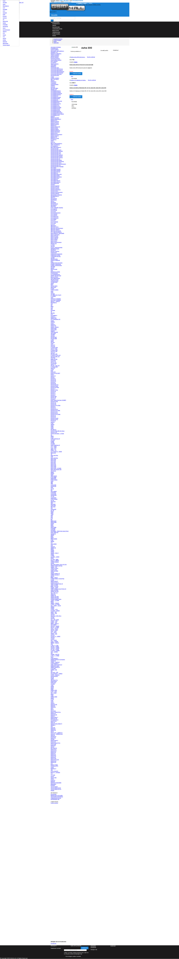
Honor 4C (53, 362)
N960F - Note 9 (55, 603)
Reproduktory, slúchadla (57, 233)
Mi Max (52, 739)
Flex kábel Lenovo (55, 182)
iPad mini (53, 372)
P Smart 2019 (54, 347)
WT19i (52, 677)
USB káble (53, 65)
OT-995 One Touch (56, 295)
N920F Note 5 (54, 581)
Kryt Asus (53, 223)
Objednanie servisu (56, 798)
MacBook (53, 250)
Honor (4, 38)
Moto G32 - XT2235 (56, 468)
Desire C (53, 317)
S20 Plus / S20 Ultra (56, 616)
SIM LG (52, 201)
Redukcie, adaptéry (56, 53)
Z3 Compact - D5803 (56, 673)
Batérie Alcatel (55, 118)
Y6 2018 (53, 335)
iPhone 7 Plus (54, 390)
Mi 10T (52, 731)
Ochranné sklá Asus (56, 74)
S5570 (52, 576)
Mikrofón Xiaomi (55, 229)
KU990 (52, 441)
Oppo (4, 35)
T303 (52, 685)
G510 (52, 344)
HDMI (52, 141)
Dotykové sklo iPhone (56, 156)
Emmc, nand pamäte (56, 247)
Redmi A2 (53, 754)
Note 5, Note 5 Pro (56, 712)
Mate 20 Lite (54, 359)
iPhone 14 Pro (54, 419)
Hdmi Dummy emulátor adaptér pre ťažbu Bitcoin (59, 864)
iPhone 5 (53, 378)
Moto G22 (53, 459)
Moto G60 (53, 467)
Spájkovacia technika (56, 263)
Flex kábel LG (54, 173)
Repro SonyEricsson (56, 242)
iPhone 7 (53, 389)
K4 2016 (53, 444)
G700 (52, 369)
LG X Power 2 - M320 (56, 451)
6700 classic (54, 480)
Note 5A (53, 727)
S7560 (52, 555)
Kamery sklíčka (55, 251)
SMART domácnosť (56, 276)
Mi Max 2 (53, 725)
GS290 (52, 442)
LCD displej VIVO (55, 115)
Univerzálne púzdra (56, 60)
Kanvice (53, 87)
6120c (52, 526)
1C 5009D (53, 296)
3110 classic (54, 491)
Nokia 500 (53, 478)
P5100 (52, 554)
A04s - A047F (54, 629)
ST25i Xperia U (54, 663)
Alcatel (5, 2)
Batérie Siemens (55, 132)
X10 (51, 671)
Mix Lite (53, 313)
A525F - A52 (54, 621)
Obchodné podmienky (57, 797)
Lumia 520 (53, 486)
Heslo (52, 283)
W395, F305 (54, 690)
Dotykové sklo (54, 148)
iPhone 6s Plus (54, 385)
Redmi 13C (53, 762)
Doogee (5, 9)
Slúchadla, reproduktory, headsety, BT (57, 51)
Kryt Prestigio (54, 222)
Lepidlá (53, 258)
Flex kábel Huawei (55, 170)
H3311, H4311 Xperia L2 (56, 665)
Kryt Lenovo (54, 215)
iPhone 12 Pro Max (55, 405)
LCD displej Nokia (55, 98)
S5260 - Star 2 (54, 553)
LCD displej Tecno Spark (57, 114)
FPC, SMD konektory (56, 232)
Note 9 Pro (53, 749)
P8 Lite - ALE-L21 (55, 365)
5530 (52, 512)
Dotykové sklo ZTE (56, 165)
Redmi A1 (53, 753)
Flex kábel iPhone (55, 172)
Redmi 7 (53, 716)
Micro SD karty (55, 79)
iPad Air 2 (53, 376)
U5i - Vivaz (53, 693)
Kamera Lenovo (55, 188)
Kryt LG (53, 224)
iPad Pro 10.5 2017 (55, 373)
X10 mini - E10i (54, 672)
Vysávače (53, 83)
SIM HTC (53, 197)
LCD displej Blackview (56, 113)
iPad (4, 14)
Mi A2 (52, 709)
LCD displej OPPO (55, 106)
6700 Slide (53, 477)
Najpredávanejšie (56, 805)
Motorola (5, 21)
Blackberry (6, 6)
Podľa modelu (56, 34)
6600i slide (53, 522)
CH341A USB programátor (58, 813)
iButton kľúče (54, 277)
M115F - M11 (54, 612)
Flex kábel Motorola (56, 174)
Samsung (5, 26)
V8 (51, 454)
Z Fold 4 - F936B (55, 650)
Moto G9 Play (54, 458)
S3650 (52, 552)
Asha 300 (53, 505)
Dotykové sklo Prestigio (57, 166)
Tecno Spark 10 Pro (56, 789)
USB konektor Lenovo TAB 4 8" (59, 841)
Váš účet (93, 946)
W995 (52, 679)
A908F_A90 (54, 634)
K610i (52, 689)
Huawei (5, 13)
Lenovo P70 (54, 432)
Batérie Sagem (55, 129)
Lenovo (5, 18)
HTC (4, 11)
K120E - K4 (53, 450)
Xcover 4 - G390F (55, 636)
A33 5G (53, 638)
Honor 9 (53, 353)
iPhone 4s (53, 397)
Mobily (54, 35)
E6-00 (52, 510)
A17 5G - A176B (55, 649)
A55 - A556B (54, 652)
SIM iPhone (54, 200)
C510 (52, 700)
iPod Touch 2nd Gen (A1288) (58, 400)
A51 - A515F (54, 640)
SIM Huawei (54, 199)
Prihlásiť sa (58, 2)
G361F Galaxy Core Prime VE (58, 589)
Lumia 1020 (53, 495)
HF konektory (54, 146)
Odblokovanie (56, 32)
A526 (52, 428)
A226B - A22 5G (55, 654)
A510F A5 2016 (54, 590)
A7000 (52, 639)
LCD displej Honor (55, 109)
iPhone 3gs (54, 396)
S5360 (52, 550)
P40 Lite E (53, 360)
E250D (52, 608)
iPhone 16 (53, 417)
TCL (4, 36)
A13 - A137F (54, 632)
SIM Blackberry (55, 196)
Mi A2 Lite (53, 711)
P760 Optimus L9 (55, 439)
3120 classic (54, 476)
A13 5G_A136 (54, 630)
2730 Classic (54, 499)
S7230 (52, 580)
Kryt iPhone (54, 210)
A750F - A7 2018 (55, 604)
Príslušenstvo (56, 23)
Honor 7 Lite (54, 349)
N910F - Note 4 (55, 623)
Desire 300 (53, 318)
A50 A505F (54, 544)
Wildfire (53, 322)
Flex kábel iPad (55, 183)
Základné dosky (55, 249)
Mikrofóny (53, 225)
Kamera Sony (54, 191)
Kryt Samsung (54, 218)
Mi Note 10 (53, 736)
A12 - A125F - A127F (56, 605)
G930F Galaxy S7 (55, 573)
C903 (52, 702)
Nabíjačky (53, 66)
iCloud (52, 288)
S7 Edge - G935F (55, 611)
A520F (52, 572)
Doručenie (53, 794)
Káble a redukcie (55, 260)
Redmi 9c (53, 707)
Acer (4, 1)
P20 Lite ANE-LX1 (55, 356)
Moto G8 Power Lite (56, 469)
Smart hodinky (55, 50)
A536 (52, 427)
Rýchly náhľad (55, 834)
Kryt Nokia (53, 219)
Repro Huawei (54, 237)
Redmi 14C (53, 761)
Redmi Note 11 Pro (55, 743)
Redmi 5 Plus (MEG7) (56, 724)
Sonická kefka (54, 84)
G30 (52, 457)
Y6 (51, 311)
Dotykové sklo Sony (56, 163)
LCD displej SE (54, 100)
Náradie (53, 266)
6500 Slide (53, 527)
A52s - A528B (54, 641)
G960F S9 (53, 595)
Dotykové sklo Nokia (56, 160)
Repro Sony (54, 241)
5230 (52, 481)
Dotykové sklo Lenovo (57, 157)
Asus (4, 4)
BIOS (52, 285)
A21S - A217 (54, 631)
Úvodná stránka (56, 47)
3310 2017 (53, 501)
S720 (52, 423)
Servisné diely (56, 27)
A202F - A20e (54, 587)
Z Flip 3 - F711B (54, 645)
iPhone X (53, 392)
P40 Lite (53, 346)
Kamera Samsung (55, 190)
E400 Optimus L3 (55, 445)
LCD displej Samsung (56, 93)
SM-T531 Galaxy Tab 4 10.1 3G (59, 564)
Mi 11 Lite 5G (54, 748)
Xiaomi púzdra (54, 64)
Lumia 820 (53, 509)
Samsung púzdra (55, 59)
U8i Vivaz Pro (54, 680)
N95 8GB (53, 504)
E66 (52, 516)
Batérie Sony (54, 133)
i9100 (52, 536)
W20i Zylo (53, 682)
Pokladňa (55, 15)
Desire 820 (53, 328)
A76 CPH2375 (54, 771)
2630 (52, 513)
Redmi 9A (53, 738)
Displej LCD (54, 89)
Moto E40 (53, 464)
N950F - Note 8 (55, 643)
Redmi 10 (53, 729)
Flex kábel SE (54, 179)
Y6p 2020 (53, 333)
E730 (52, 540)
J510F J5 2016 (54, 585)
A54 (52, 644)
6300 (52, 475)
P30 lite (53, 336)
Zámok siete (54, 286)
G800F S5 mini (54, 591)
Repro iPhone (54, 236)
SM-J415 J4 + (54, 593)
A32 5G (53, 614)
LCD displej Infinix (55, 110)
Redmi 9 (53, 706)
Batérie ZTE (54, 137)
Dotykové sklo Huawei (57, 155)
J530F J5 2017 (54, 568)
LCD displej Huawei (56, 92)
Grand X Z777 (54, 766)
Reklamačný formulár (57, 795)
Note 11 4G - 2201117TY (57, 733)
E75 (52, 518)
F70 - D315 (53, 448)
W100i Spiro (54, 681)
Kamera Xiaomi (55, 193)
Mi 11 (52, 726)
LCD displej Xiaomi (55, 91)
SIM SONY (53, 206)
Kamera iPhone (55, 187)
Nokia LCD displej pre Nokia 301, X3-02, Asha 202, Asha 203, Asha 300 (88, 88)
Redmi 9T (53, 745)
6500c (52, 473)
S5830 (52, 535)
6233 (52, 525)
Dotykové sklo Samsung (57, 161)
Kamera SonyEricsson (57, 192)
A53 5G (53, 618)
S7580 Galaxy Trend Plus (57, 578)
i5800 (52, 549)
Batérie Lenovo (55, 124)
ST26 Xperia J (54, 658)
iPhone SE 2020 (55, 387)
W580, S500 (54, 697)
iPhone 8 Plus (54, 401)
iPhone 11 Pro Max (55, 410)
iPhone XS (53, 403)
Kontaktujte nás (55, 799)
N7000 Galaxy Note (56, 599)
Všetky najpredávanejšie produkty (58, 939)
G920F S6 (53, 548)
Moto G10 (53, 462)
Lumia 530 (53, 485)
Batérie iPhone (55, 123)
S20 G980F (53, 625)
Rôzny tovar (55, 30)
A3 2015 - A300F (55, 557)
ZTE (4, 33)
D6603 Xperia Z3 (55, 667)
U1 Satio (53, 684)
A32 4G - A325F (55, 626)
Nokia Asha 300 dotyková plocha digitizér (81, 64)
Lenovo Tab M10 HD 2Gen (57, 431)
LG (3, 19)
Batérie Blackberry (56, 119)
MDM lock (53, 287)
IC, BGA (53, 245)
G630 (52, 341)
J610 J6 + (53, 594)
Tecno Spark (6, 45)
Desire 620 (53, 329)
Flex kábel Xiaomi (55, 180)
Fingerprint (54, 252)
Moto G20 (53, 466)
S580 (52, 426)
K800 (52, 694)
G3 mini (53, 440)
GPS (52, 270)
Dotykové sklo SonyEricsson (58, 164)
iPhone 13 (53, 408)
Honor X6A (53, 777)
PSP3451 (53, 530)
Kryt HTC (53, 220)
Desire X (53, 324)
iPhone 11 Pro (54, 412)
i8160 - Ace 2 (54, 577)
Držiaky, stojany (55, 78)
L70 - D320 (54, 446)
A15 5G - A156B (55, 647)
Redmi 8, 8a (54, 715)
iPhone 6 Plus (54, 386)
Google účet (54, 282)
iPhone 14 (53, 415)
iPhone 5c (53, 381)
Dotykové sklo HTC (56, 154)
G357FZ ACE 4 (54, 582)
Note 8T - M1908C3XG (57, 734)
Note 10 (53, 546)
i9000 (52, 602)
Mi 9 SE (52, 747)
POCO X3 (53, 742)
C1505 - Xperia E (55, 662)
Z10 (51, 305)
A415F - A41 (54, 622)
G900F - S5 (54, 567)
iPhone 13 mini (54, 418)
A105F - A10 (54, 613)
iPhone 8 (53, 399)
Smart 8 (53, 780)
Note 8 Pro (53, 751)
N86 (52, 483)
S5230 (52, 563)
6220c (52, 523)
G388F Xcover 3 (55, 575)
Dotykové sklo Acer (56, 150)
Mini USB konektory (56, 147)
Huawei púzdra (55, 56)
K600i (52, 698)
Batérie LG (53, 125)
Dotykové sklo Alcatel (57, 151)
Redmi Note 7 (54, 717)
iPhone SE (53, 391)
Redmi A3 (53, 757)
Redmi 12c (53, 752)
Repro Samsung (55, 234)
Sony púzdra (54, 61)
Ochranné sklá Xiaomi (57, 70)
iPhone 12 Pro (54, 409)
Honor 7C (53, 364)
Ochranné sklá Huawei (57, 73)
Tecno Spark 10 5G (56, 788)
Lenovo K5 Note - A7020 (57, 433)
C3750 (52, 617)
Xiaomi (54, 25)
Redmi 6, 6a (54, 704)
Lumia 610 (53, 492)
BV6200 (53, 785)
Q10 (52, 304)
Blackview (5, 43)
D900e (52, 607)
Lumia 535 (53, 494)
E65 (52, 517)
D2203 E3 (53, 661)
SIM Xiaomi (53, 205)
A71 (52, 543)
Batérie (53, 116)
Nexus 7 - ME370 (55, 301)
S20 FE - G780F (55, 627)
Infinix (4, 40)
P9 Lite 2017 (54, 337)
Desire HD (53, 326)
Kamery (53, 184)
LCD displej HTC (55, 105)
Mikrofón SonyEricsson (57, 228)
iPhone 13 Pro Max (55, 414)
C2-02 (52, 496)
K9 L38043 (53, 430)
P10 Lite (53, 342)
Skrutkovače (54, 259)
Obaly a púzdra (55, 55)
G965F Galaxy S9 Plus (56, 566)
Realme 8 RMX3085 (56, 783)
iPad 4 (52, 374)
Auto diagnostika (55, 278)
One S (52, 320)
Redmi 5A (53, 730)
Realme (5, 42)
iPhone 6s (53, 383)
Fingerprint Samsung (56, 254)
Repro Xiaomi (54, 238)
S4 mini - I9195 (54, 559)
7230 (52, 514)
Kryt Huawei (54, 214)
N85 (52, 482)
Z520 (52, 292)
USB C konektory (55, 145)
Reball (52, 268)
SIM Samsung (54, 204)
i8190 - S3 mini (54, 586)
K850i (52, 688)
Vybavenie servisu (57, 29)
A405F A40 (54, 570)
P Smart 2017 (54, 350)
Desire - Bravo (55, 327)
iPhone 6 (53, 382)
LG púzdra (53, 62)
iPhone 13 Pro (54, 413)
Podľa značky (54, 803)
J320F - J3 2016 (55, 600)
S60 (52, 309)
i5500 (52, 558)
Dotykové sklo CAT (56, 152)
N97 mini (53, 507)
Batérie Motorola (55, 127)
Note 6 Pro (53, 721)
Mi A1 (52, 708)
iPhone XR (53, 404)
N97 (52, 508)
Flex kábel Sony (55, 178)
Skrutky (53, 246)
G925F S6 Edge (55, 598)
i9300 (52, 537)
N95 (52, 503)
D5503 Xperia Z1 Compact (58, 659)
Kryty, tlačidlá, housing (57, 207)
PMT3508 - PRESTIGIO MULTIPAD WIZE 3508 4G (60, 531)
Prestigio (5, 24)
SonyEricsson (6, 30)
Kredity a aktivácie (56, 264)
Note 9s (53, 735)
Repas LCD (54, 243)
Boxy (52, 261)
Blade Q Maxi (54, 765)
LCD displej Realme (56, 111)
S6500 (52, 541)
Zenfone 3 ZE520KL (56, 299)
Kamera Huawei (55, 186)
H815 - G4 (53, 449)
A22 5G (53, 635)
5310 (52, 487)
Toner (52, 77)
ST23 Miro (53, 668)
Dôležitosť (116, 50)
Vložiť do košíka (57, 826)
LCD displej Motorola (56, 101)
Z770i (52, 699)
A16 (52, 653)
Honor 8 (53, 345)
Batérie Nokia (54, 128)
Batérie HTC (54, 120)
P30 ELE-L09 (54, 351)
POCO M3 (53, 744)
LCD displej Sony (55, 102)
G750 (52, 340)
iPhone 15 (53, 421)
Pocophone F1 (54, 720)
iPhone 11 (53, 406)
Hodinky (53, 85)
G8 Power (53, 471)
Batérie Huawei (55, 121)
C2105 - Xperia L (55, 675)
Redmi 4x (53, 713)
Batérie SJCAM (55, 138)
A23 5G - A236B (55, 648)
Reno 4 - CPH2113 (55, 772)
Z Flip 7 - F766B (55, 656)
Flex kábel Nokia (55, 175)
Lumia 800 (53, 498)
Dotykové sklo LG (55, 159)
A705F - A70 (54, 609)
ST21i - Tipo (54, 691)
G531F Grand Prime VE (57, 584)
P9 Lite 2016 (54, 338)
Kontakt (113, 946)
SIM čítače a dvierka (56, 195)
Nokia (4, 23)
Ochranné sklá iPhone (57, 69)
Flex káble (53, 168)
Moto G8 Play (54, 455)
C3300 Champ (55, 562)
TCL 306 (53, 775)
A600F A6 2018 (55, 596)
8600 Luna (53, 521)
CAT (4, 8)
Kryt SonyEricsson (55, 213)
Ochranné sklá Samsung (57, 71)
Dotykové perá (55, 75)
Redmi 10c (53, 756)
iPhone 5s (53, 380)
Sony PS (53, 142)
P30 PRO (53, 358)
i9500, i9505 (54, 539)
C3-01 (52, 489)
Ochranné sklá (55, 68)
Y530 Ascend (54, 332)
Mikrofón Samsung (56, 231)
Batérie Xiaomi (55, 136)
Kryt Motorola (54, 216)
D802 (52, 436)
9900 (52, 306)
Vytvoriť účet (67, 2)
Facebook (53, 943)
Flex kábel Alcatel (55, 169)
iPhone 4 (53, 394)
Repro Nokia (54, 240)
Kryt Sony (53, 211)
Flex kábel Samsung (56, 177)
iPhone (5, 16)
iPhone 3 (53, 395)
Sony (4, 28)
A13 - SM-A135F (55, 620)
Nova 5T (53, 368)
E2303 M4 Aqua (55, 666)
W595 (52, 686)
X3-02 (52, 500)
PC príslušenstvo (55, 274)
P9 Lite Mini (54, 363)
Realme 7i (53, 768)
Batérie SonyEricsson (56, 134)
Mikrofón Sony (54, 227)
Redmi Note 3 (54, 740)
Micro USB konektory (56, 143)
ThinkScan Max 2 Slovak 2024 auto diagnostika (59, 917)
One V (52, 323)
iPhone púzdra (55, 57)
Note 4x (53, 722)
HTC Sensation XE (55, 319)
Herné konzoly (55, 279)
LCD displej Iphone (56, 94)
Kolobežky (53, 82)
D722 (52, 437)
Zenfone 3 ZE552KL (56, 300)
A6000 (52, 424)
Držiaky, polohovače (56, 265)
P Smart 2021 (54, 367)
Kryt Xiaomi (54, 209)
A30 (52, 545)
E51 (51, 490)
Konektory (53, 139)
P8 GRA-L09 (54, 354)
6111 (51, 519)
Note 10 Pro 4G (55, 759)
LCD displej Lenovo (56, 104)
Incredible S (54, 315)
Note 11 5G (53, 758)
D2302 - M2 (54, 670)
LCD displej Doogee (56, 107)
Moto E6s (53, 463)
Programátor (54, 273)
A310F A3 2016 (54, 571)
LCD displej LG (54, 96)
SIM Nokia (53, 202)
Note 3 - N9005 (55, 561)
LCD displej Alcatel (56, 97)
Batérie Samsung (55, 130)
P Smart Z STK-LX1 (55, 355)
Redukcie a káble (55, 272)
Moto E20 (53, 460)
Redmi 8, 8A (54, 718)
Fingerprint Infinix (55, 255)
